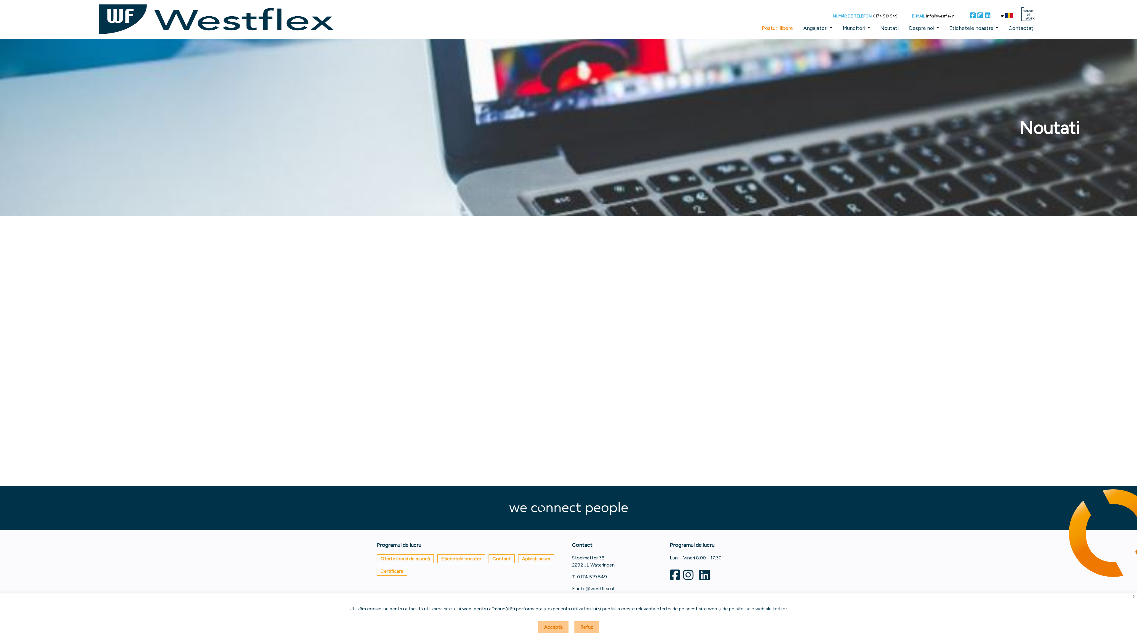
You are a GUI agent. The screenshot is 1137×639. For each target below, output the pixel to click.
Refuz (586, 627)
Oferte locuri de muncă (405, 558)
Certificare (391, 571)
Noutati (889, 28)
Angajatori (815, 28)
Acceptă (553, 627)
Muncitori (854, 28)
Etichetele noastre (971, 28)
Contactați (1021, 28)
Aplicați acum (536, 558)
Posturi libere (777, 28)
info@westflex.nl (940, 16)
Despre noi (921, 28)
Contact (501, 558)
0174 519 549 (885, 16)
